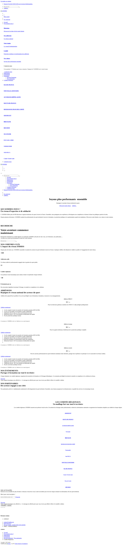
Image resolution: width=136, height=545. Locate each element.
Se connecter (7, 19)
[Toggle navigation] (4, 170)
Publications (7, 535)
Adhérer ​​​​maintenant (5, 307)
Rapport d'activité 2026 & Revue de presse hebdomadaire (18, 4)
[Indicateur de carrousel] (1, 507)
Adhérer (6, 8)
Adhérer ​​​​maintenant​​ (5, 356)
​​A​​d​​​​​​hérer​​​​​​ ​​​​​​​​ (74, 205)
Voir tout (3, 378)
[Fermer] (1, 173)
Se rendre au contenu (6, 1)
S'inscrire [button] (18, 497)
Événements (7, 536)
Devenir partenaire (8, 538)
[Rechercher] (16, 241)
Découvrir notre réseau (65, 205)
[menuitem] (6, 22)
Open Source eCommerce (21, 543)
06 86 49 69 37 (7, 523)
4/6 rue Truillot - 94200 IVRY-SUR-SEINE (15, 525)
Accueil (6, 532)
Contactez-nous (8, 71)
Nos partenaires (18, 538)
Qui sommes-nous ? (9, 534)
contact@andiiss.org (9, 522)
